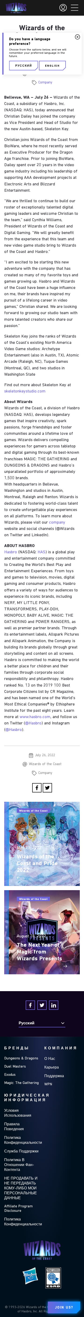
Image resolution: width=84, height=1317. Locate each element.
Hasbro (10, 552)
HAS (42, 552)
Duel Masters (15, 1067)
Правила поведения (14, 1127)
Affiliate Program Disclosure (18, 1209)
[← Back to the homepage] (16, 8)
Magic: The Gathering (21, 1083)
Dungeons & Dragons (21, 1058)
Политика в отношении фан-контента (19, 1165)
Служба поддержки (21, 1151)
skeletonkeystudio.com (25, 391)
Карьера (51, 1067)
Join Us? (64, 1308)
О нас (49, 1059)
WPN (48, 1084)
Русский (23, 66)
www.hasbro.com (35, 717)
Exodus (10, 1075)
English (52, 66)
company (57, 522)
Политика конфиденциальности (23, 1140)
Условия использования (17, 1113)
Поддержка (54, 1076)
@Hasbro (33, 723)
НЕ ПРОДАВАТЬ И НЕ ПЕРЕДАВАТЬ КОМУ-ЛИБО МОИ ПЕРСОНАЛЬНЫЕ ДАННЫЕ (21, 1188)
